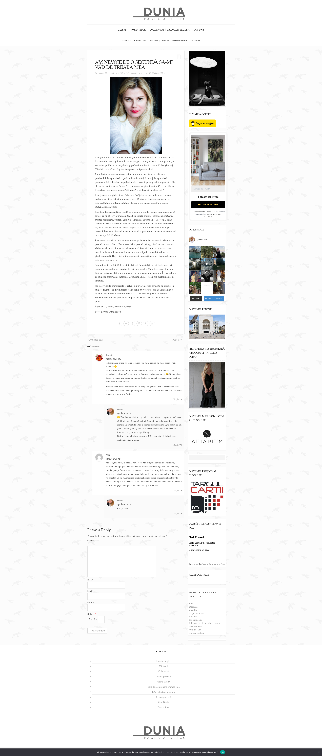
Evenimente (126, 41)
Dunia (100, 73)
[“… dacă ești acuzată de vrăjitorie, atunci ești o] (219, 252)
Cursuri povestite (179, 41)
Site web (90, 602)
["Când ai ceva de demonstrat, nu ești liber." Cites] (207, 276)
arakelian (193, 610)
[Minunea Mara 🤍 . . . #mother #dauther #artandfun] (219, 288)
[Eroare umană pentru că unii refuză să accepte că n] (207, 264)
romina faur (195, 629)
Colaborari (157, 29)
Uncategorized (163, 697)
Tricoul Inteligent (179, 29)
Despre (122, 29)
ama (191, 603)
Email (90, 591)
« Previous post (95, 339)
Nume (90, 580)
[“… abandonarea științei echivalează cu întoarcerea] (219, 264)
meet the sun (195, 626)
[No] (319, 752)
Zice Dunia (153, 41)
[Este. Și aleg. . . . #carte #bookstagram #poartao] (207, 288)
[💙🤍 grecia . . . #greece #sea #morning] (195, 264)
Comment (90, 540)
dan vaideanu (195, 619)
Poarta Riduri (138, 29)
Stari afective (140, 41)
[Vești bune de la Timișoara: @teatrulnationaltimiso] (195, 276)
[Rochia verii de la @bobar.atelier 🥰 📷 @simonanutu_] (219, 276)
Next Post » (178, 339)
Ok (223, 752)
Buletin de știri (163, 661)
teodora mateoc (196, 632)
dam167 (193, 616)
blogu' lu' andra (196, 613)
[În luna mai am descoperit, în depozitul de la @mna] (195, 252)
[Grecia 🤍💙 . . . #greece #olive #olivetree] (207, 252)
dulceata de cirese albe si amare (205, 623)
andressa (193, 606)
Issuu (205, 564)
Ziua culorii (195, 41)
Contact (199, 29)
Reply (176, 399)
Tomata (109, 355)
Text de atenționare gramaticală (164, 686)
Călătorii (165, 41)
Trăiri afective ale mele (138, 73)
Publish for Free (217, 564)
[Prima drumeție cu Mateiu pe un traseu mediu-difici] (195, 288)
